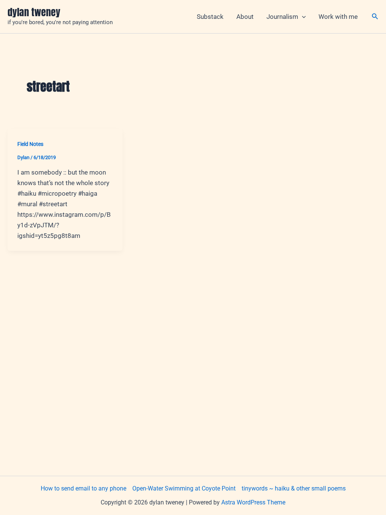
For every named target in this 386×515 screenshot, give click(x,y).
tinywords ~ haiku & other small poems (294, 488)
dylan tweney (34, 12)
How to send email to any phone (83, 488)
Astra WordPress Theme (253, 502)
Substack (210, 16)
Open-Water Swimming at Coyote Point (184, 488)
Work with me (338, 16)
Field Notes (30, 144)
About (245, 16)
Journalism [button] (282, 16)
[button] (302, 17)
